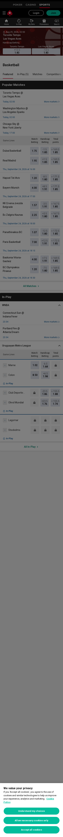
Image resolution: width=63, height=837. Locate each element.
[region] (31, 810)
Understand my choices (31, 811)
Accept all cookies (31, 829)
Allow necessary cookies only (31, 820)
